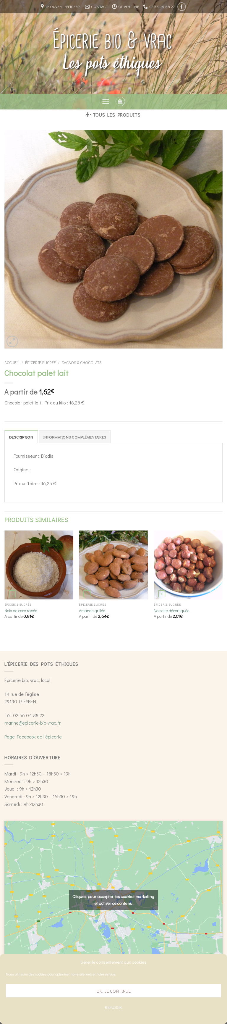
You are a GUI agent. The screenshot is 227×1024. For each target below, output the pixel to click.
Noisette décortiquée (171, 610)
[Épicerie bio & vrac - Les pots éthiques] (113, 53)
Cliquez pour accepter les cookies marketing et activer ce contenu (113, 900)
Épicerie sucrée (40, 362)
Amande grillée (92, 610)
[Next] (222, 580)
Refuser (113, 1007)
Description (21, 437)
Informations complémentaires (74, 437)
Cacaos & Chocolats (81, 362)
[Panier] (120, 101)
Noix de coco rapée (20, 610)
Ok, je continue (113, 991)
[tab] (21, 436)
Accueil (12, 362)
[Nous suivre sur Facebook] (181, 6)
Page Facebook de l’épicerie (33, 736)
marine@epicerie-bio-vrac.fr (32, 723)
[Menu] (106, 101)
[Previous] (4, 580)
